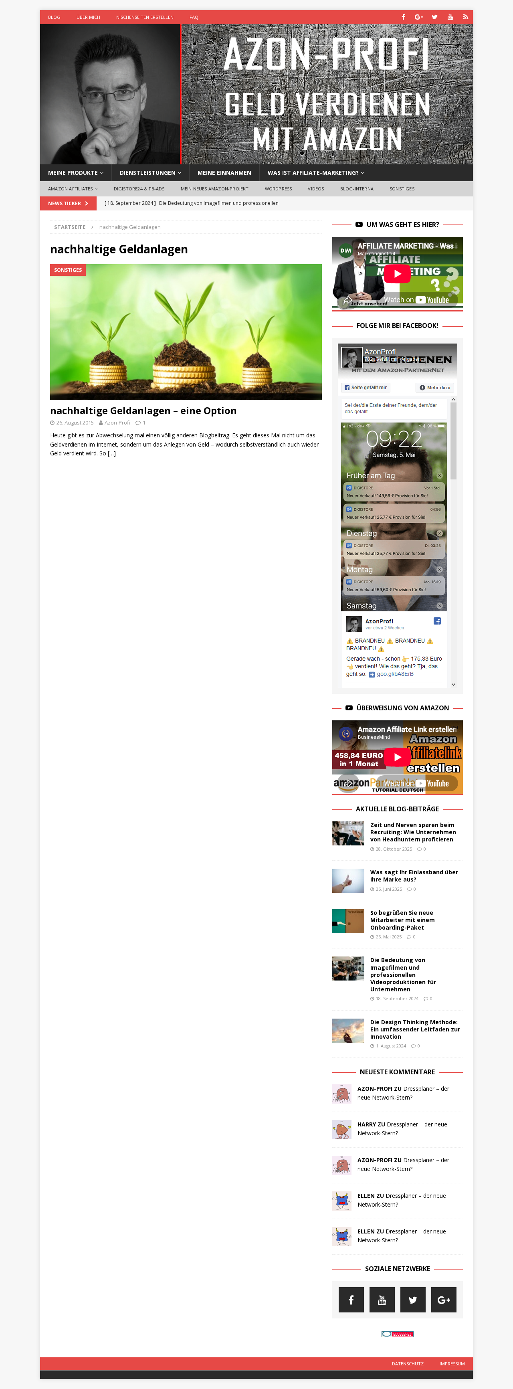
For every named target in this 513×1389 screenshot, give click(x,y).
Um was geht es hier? (403, 224)
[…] (112, 453)
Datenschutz (408, 1364)
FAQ (194, 17)
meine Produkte (73, 172)
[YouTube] (450, 17)
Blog (54, 17)
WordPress (278, 189)
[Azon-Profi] (256, 160)
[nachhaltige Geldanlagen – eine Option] (186, 332)
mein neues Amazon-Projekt (215, 189)
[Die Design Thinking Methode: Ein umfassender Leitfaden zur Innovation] (348, 1031)
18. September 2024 (397, 998)
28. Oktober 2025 (394, 849)
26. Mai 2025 (389, 937)
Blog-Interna (357, 189)
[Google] (443, 1299)
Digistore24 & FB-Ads (139, 189)
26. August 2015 (75, 422)
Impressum (452, 1364)
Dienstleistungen (148, 172)
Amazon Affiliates (70, 189)
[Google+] (419, 17)
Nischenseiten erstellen (145, 17)
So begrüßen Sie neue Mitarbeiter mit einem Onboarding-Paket (402, 920)
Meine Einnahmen (224, 172)
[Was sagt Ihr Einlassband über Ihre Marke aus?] (348, 881)
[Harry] (341, 1134)
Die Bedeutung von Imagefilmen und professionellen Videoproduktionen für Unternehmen (403, 974)
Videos (316, 189)
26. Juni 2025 (389, 889)
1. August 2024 (391, 1046)
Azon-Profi (117, 422)
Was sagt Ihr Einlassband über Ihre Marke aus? (414, 875)
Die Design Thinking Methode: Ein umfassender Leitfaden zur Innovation (415, 1029)
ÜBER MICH (88, 17)
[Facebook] (403, 17)
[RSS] (466, 17)
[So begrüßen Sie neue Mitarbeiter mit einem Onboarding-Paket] (348, 921)
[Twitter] (435, 17)
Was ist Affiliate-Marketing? (313, 172)
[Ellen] (341, 1205)
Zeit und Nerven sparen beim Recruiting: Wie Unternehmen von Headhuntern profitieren (413, 832)
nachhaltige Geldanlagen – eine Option (143, 410)
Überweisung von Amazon (403, 708)
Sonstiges (402, 189)
